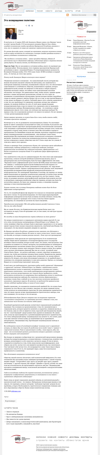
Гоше (19, 32)
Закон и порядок (12, 412)
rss (50, 440)
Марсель (21, 30)
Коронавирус (10, 401)
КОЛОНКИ (30, 11)
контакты (59, 440)
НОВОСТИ (49, 11)
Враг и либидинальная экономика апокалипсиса (24, 417)
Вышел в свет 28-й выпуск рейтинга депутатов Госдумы (82, 53)
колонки (41, 437)
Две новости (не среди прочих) (18, 419)
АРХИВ (77, 11)
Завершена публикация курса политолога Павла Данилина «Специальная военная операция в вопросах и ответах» (84, 59)
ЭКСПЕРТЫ (69, 11)
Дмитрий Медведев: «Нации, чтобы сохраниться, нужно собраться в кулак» (82, 48)
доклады (74, 437)
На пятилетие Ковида (14, 414)
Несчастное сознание (75, 82)
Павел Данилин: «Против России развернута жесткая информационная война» (84, 42)
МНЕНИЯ (40, 11)
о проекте (41, 440)
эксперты (86, 437)
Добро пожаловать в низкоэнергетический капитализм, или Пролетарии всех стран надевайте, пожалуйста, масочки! (33, 423)
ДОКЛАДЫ (58, 11)
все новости (91, 72)
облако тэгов (73, 440)
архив (85, 440)
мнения (52, 437)
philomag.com (16, 391)
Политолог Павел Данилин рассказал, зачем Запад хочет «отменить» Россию (82, 67)
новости (63, 437)
